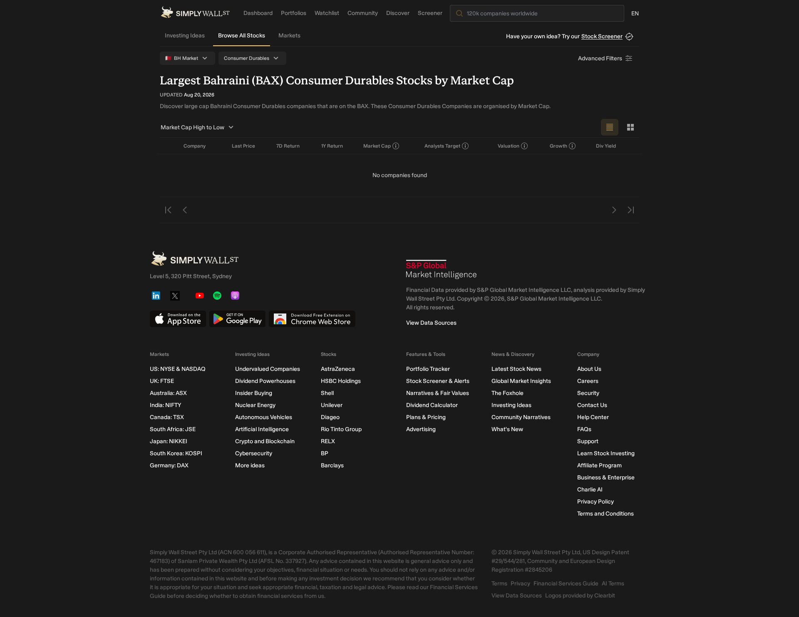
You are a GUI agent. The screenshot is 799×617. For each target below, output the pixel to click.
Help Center (593, 417)
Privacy (520, 583)
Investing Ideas (185, 35)
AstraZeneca (338, 369)
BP (324, 453)
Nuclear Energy (255, 405)
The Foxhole (507, 393)
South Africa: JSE (173, 429)
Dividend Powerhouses (265, 381)
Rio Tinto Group (341, 429)
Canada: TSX (167, 417)
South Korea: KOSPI (176, 453)
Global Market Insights (521, 381)
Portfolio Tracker (428, 369)
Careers (587, 381)
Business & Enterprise (606, 477)
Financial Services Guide (565, 583)
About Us (589, 369)
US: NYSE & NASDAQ (178, 369)
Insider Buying (253, 393)
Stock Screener (602, 36)
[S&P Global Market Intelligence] (441, 269)
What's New (507, 429)
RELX (328, 441)
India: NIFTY (165, 405)
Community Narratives (521, 417)
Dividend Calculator (432, 405)
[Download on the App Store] (178, 319)
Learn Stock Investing (606, 453)
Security (588, 393)
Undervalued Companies (267, 369)
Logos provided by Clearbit (580, 595)
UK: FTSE (162, 381)
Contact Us (592, 405)
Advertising (421, 429)
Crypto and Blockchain (265, 441)
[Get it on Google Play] (237, 319)
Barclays (332, 465)
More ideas (250, 465)
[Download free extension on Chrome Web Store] (312, 319)
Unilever (331, 405)
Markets (289, 35)
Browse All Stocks (241, 35)
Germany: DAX (169, 465)
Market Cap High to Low (192, 127)
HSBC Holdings (341, 381)
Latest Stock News (516, 369)
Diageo (330, 417)
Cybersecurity (253, 453)
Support (587, 441)
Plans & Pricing (426, 417)
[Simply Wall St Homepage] (195, 12)
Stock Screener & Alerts (437, 381)
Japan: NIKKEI (168, 441)
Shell (327, 393)
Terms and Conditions (605, 513)
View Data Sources (431, 322)
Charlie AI (590, 489)
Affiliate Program (599, 465)
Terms (499, 583)
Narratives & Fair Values (437, 393)
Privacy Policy (595, 501)
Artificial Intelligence (262, 429)
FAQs (584, 429)
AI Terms (613, 583)
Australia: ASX (168, 393)
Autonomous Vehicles (263, 417)
